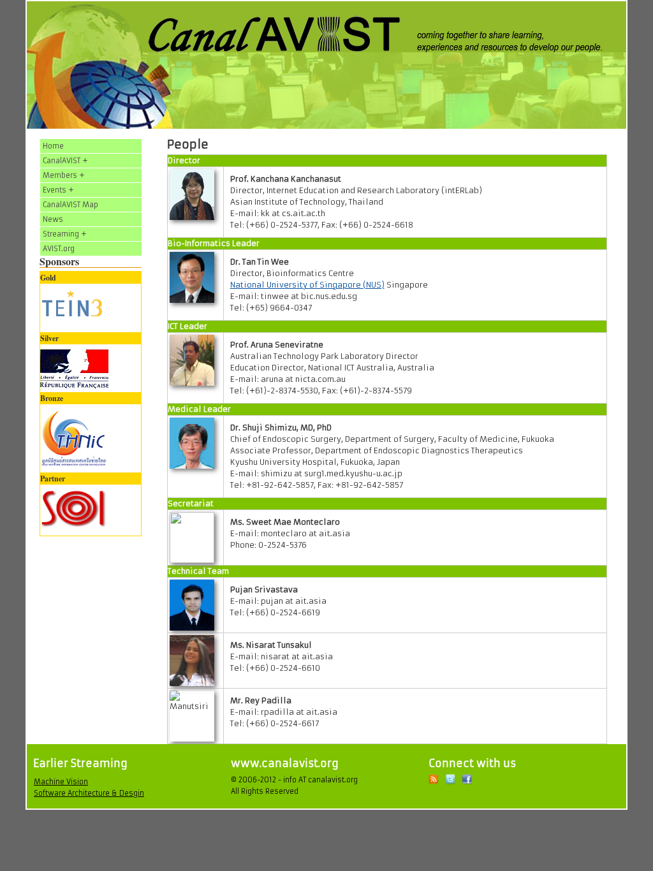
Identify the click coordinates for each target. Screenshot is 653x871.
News (53, 219)
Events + (58, 190)
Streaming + (65, 234)
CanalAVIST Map (70, 204)
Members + (64, 175)
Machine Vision (61, 781)
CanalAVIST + (65, 160)
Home (53, 146)
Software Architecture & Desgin (89, 793)
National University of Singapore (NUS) (307, 284)
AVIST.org (59, 248)
